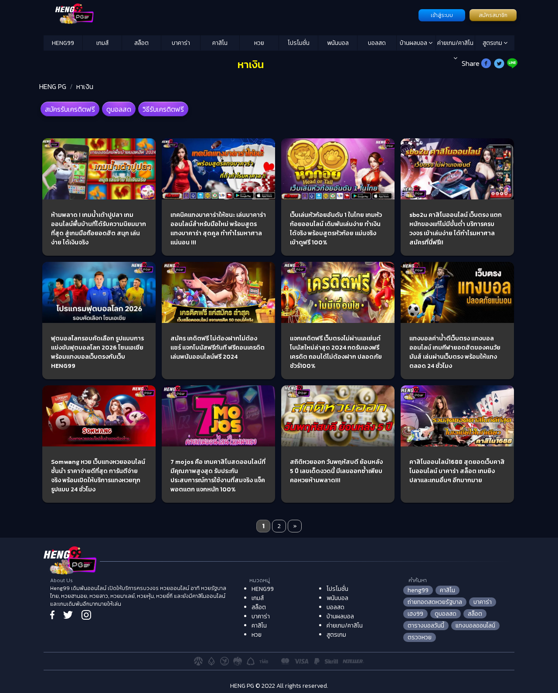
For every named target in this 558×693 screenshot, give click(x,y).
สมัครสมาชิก (493, 15)
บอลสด (377, 43)
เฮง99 (415, 613)
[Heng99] (230, 14)
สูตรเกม (493, 43)
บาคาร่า (181, 43)
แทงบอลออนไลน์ (475, 625)
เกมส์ (102, 43)
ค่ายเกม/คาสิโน (455, 43)
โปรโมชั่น (299, 43)
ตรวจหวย (420, 637)
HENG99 (63, 43)
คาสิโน (220, 43)
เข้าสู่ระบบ (442, 15)
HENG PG (52, 86)
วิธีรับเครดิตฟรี (163, 109)
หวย (259, 43)
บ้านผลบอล (414, 43)
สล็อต (141, 43)
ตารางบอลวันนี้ (426, 625)
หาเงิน (84, 86)
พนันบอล (338, 43)
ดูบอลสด (118, 109)
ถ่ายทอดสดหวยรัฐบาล (435, 602)
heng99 (418, 590)
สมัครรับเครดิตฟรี (70, 109)
